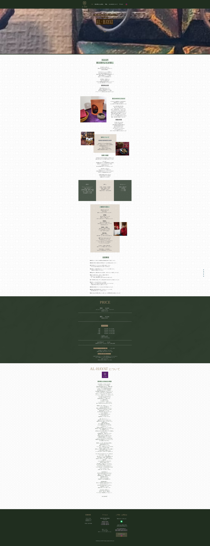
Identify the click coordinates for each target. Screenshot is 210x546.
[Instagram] (126, 4)
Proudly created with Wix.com (109, 540)
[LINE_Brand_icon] (121, 521)
